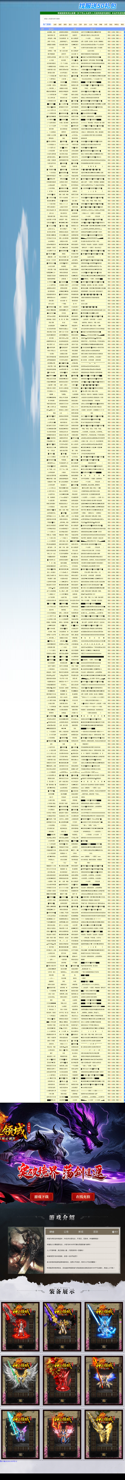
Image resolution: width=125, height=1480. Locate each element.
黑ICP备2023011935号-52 (8, 1461)
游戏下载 (44, 1196)
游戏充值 (80, 1196)
